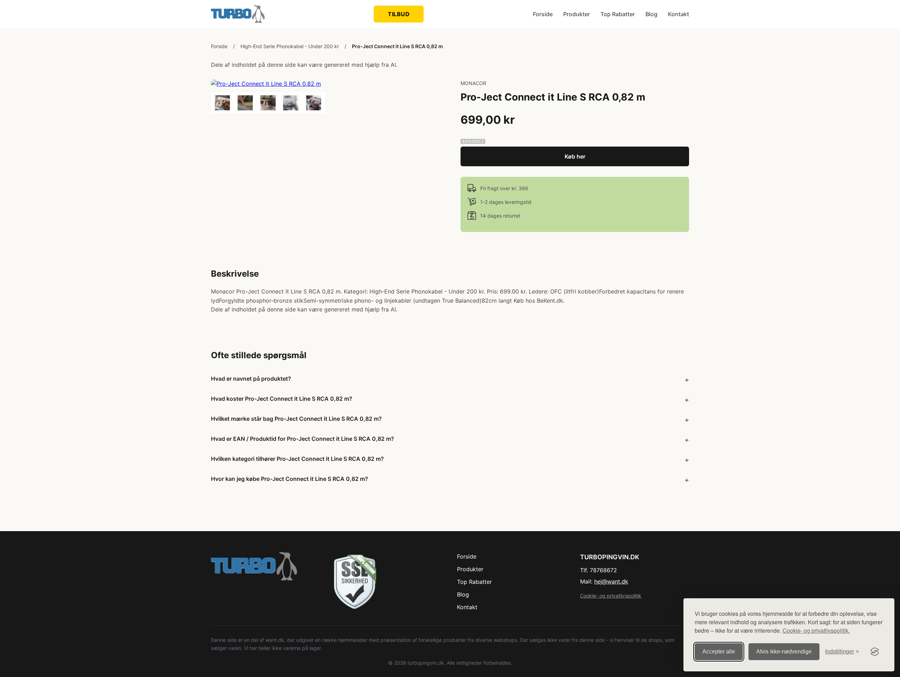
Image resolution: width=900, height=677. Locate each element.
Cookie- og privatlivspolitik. (816, 630)
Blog (651, 14)
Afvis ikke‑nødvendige (784, 652)
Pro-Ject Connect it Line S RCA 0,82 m (397, 46)
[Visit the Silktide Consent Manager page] (874, 651)
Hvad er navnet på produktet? (251, 378)
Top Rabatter (617, 14)
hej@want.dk (611, 581)
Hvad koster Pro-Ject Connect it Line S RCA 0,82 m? (281, 398)
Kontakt (678, 14)
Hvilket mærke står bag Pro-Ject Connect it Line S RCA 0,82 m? (296, 418)
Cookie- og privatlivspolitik (610, 596)
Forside (543, 14)
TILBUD (399, 14)
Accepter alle (718, 652)
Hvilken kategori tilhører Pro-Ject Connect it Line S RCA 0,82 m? (297, 458)
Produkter (576, 14)
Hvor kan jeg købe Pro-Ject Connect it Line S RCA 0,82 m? (289, 478)
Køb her (575, 156)
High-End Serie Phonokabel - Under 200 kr (289, 46)
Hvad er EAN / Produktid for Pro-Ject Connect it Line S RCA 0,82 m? (302, 438)
